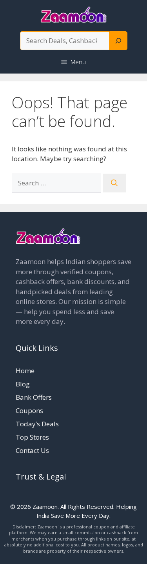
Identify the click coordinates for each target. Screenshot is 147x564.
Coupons (29, 410)
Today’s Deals (37, 423)
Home (25, 370)
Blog (23, 383)
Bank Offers (34, 397)
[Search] (118, 40)
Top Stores (32, 437)
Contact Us (32, 450)
